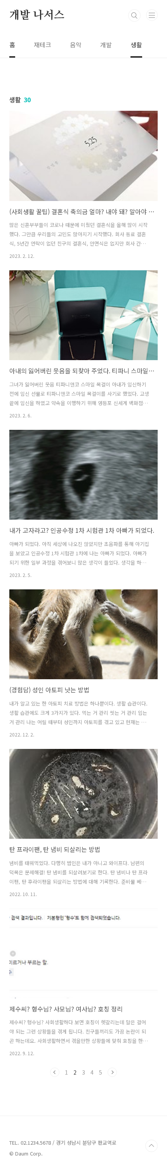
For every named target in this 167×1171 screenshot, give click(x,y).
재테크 (42, 44)
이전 (54, 1072)
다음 (112, 1072)
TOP (151, 1146)
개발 (106, 44)
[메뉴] (152, 15)
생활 (136, 44)
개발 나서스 (36, 15)
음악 (76, 44)
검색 (134, 15)
